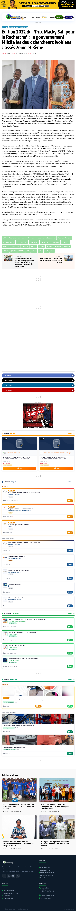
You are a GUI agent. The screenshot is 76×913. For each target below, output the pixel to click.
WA (71, 706)
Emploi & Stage (45, 867)
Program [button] (58, 246)
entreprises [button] (34, 242)
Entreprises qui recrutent (11, 893)
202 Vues (43, 811)
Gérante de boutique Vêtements (18, 598)
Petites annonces (9, 890)
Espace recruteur (9, 901)
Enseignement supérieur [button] (46, 238)
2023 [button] (34, 251)
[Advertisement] (38, 293)
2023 (3, 126)
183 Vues (43, 849)
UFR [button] (46, 251)
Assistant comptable (14, 584)
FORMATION (53, 17)
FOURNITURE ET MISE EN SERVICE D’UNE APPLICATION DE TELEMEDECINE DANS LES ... (53, 458)
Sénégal (59, 212)
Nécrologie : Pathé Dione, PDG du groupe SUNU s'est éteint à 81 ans (51, 260)
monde (68, 179)
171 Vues (5, 849)
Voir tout (70, 433)
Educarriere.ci (11, 909)
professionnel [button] (22, 242)
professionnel (10, 154)
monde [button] (21, 251)
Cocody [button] (5, 251)
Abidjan (9, 126)
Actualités (43, 865)
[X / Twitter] (18, 876)
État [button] (28, 251)
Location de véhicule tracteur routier (14, 747)
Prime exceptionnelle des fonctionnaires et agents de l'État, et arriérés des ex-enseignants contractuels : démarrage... (24, 262)
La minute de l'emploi (47, 872)
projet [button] (13, 251)
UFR (52, 176)
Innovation (54, 151)
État (13, 138)
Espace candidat (9, 898)
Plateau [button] (49, 246)
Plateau (16, 126)
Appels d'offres (45, 870)
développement (43, 146)
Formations (43, 878)
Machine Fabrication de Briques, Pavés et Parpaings (18, 725)
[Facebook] (4, 876)
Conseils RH (7, 895)
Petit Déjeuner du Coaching (17, 645)
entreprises (22, 156)
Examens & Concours (46, 875)
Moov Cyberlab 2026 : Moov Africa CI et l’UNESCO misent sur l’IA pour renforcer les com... (18, 806)
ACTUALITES (15, 17)
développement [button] (8, 242)
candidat (21, 205)
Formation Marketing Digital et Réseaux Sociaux (23, 658)
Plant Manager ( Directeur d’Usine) (18, 524)
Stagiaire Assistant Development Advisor (20, 509)
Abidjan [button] (33, 246)
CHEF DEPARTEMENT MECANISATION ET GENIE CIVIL (24, 492)
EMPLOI (23, 17)
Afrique (53, 179)
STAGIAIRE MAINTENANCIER (17, 556)
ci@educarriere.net (48, 895)
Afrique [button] (41, 246)
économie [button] (15, 246)
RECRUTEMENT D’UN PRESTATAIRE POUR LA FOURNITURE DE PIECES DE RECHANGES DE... (16, 458)
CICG (8, 53)
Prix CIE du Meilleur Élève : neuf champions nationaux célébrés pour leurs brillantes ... (55, 806)
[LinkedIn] (8, 876)
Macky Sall (26, 116)
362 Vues (5, 811)
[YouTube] (13, 876)
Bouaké (32, 118)
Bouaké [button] (67, 246)
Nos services (7, 888)
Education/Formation (18, 27)
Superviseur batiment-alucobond (18, 570)
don (12, 222)
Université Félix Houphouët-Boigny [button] (22, 238)
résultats (35, 194)
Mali (56, 220)
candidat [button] (25, 246)
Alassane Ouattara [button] (64, 238)
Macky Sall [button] (44, 242)
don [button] (52, 251)
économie (5, 166)
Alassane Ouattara (19, 118)
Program (43, 171)
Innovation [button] (55, 242)
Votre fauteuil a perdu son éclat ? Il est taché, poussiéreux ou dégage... (24, 700)
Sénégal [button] (6, 246)
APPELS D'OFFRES (34, 17)
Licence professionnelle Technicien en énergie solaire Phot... (27, 619)
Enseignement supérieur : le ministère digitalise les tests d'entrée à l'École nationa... (55, 843)
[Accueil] (8, 17)
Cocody (25, 121)
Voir (21, 468)
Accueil (5, 27)
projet (50, 161)
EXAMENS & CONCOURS (66, 17)
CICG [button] (4, 238)
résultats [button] (65, 242)
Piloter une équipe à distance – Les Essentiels (22, 632)
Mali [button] (40, 251)
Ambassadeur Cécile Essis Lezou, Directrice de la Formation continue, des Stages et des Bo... (18, 843)
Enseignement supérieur (64, 121)
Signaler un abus (69, 909)
